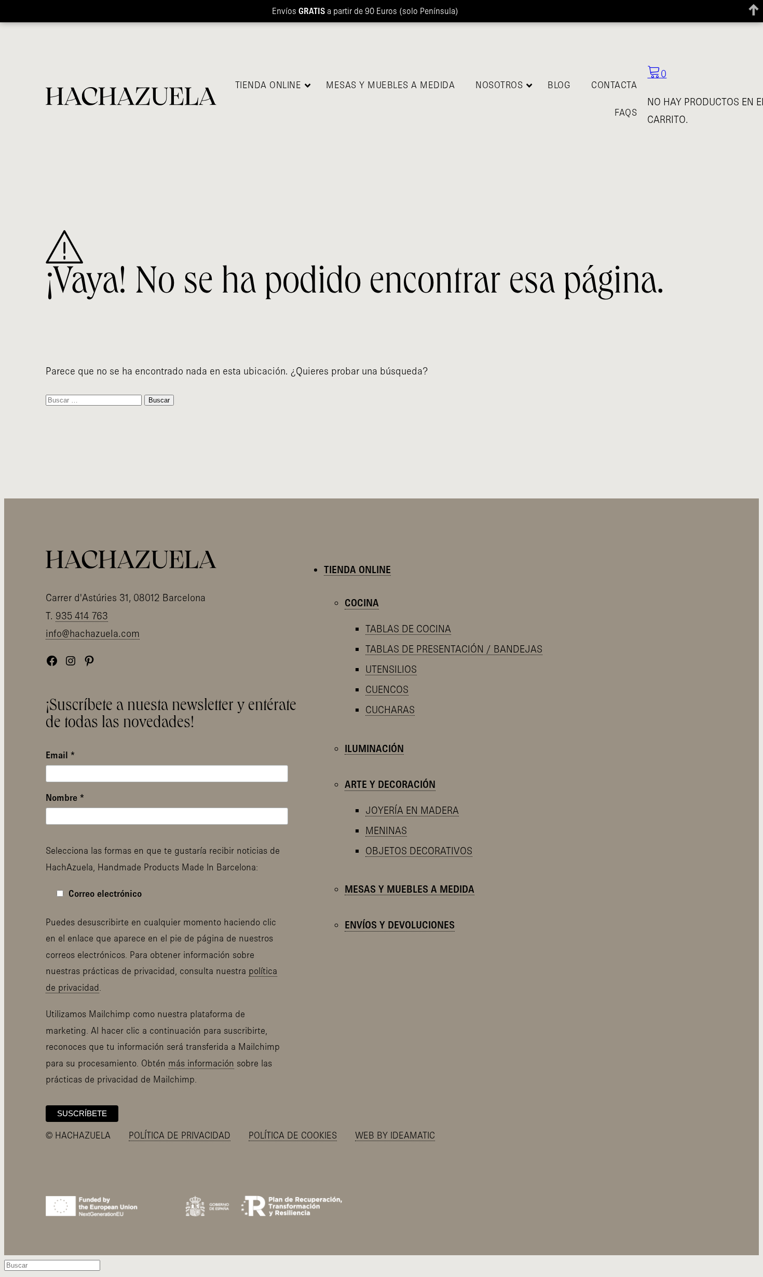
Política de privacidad (179, 1135)
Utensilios (391, 669)
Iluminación (374, 748)
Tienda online (357, 569)
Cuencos (386, 689)
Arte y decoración (390, 784)
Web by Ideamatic (395, 1135)
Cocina (362, 602)
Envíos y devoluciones (400, 925)
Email (60, 754)
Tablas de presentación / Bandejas (453, 649)
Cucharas (390, 709)
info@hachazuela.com (93, 633)
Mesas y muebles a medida (409, 889)
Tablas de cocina (408, 628)
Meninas (386, 830)
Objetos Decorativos (418, 850)
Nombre (65, 797)
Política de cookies (293, 1135)
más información (201, 1063)
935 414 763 (82, 615)
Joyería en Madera (412, 810)
